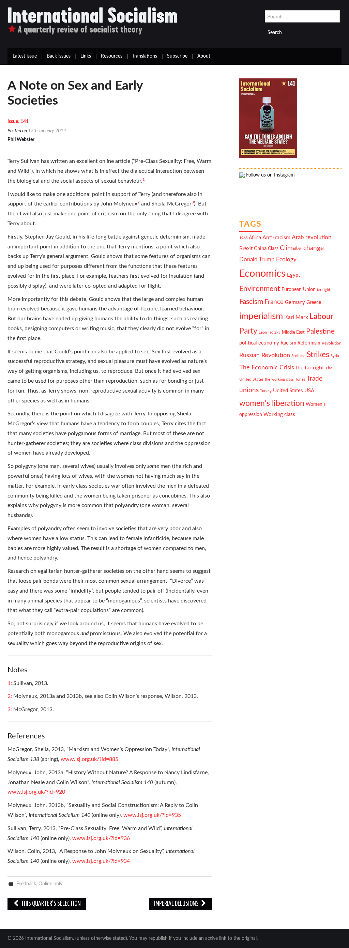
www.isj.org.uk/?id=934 (101, 861)
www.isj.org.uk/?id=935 (152, 815)
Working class (279, 414)
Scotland (298, 356)
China (260, 248)
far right (323, 290)
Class (273, 248)
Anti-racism (276, 237)
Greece (313, 302)
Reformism (309, 343)
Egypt (293, 275)
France (274, 302)
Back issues (59, 56)
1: (10, 683)
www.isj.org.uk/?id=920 (36, 792)
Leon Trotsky (269, 332)
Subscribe (177, 56)
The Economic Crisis (266, 367)
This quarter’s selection (50, 904)
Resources (111, 56)
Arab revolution (311, 237)
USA (309, 390)
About (203, 56)
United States (288, 390)
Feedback (26, 883)
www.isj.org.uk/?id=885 (89, 759)
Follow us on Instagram (270, 175)
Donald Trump (257, 259)
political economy (259, 343)
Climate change (302, 248)
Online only (50, 883)
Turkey (266, 391)
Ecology (286, 259)
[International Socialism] (92, 21)
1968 (243, 238)
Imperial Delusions (177, 904)
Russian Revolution (264, 355)
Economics (262, 274)
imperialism (261, 316)
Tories (300, 379)
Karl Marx (296, 317)
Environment (259, 288)
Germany (295, 302)
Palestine (320, 331)
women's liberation (271, 403)
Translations (144, 56)
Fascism (251, 301)
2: (10, 696)
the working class (279, 379)
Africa (255, 237)
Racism (288, 343)
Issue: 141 (18, 121)
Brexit (246, 248)
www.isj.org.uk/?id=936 (101, 838)
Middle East (293, 332)
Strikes (318, 354)
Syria (335, 356)
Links (85, 56)
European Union (299, 289)
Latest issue (25, 56)
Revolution (332, 343)
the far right (309, 367)
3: (10, 709)
